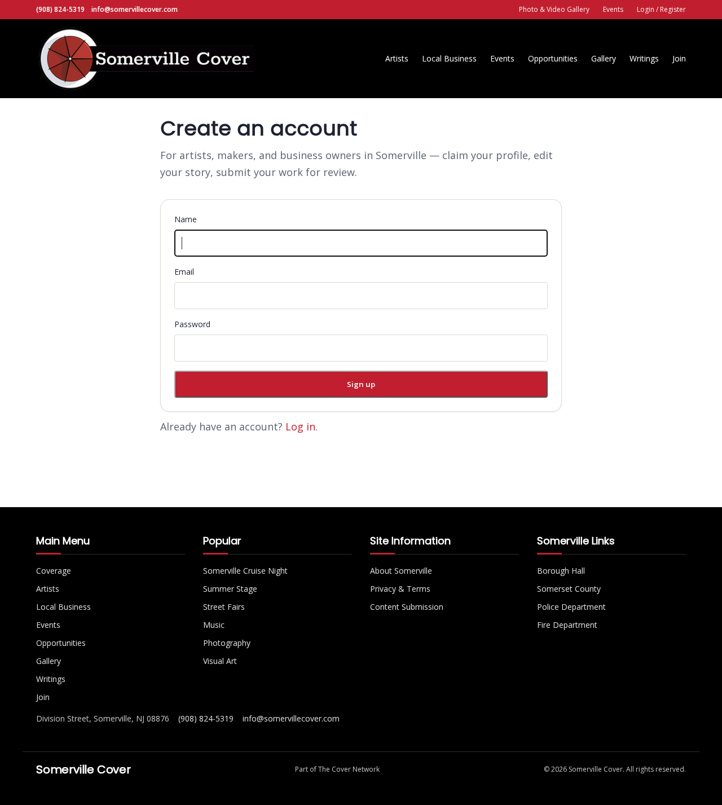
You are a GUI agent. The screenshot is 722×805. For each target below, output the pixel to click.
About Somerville (401, 570)
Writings (644, 58)
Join (679, 58)
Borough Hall (561, 570)
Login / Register (661, 9)
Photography (226, 642)
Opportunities (553, 58)
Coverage (53, 570)
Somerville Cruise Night (245, 570)
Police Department (571, 606)
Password (192, 324)
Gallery (603, 58)
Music (213, 624)
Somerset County (569, 588)
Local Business (449, 58)
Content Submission (406, 606)
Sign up (361, 384)
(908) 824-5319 (60, 9)
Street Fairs (224, 606)
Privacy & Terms (400, 588)
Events (613, 9)
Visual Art (220, 661)
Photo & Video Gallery (554, 9)
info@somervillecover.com (134, 9)
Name (185, 219)
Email (184, 271)
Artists (396, 58)
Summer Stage (230, 588)
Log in (300, 426)
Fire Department (567, 624)
